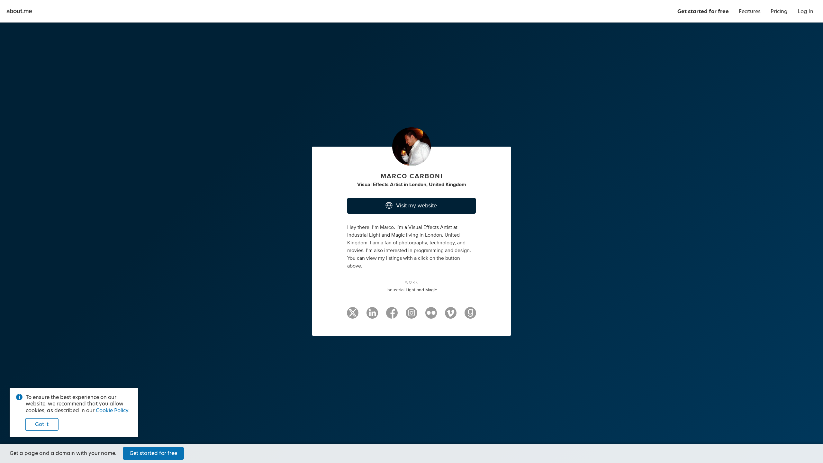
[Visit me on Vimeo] (451, 316)
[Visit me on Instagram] (411, 316)
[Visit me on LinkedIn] (372, 316)
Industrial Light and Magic (376, 235)
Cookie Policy (112, 410)
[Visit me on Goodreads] (470, 316)
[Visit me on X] (352, 316)
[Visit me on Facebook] (392, 316)
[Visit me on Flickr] (431, 316)
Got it (42, 424)
